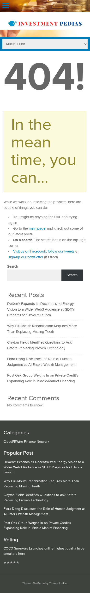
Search (12, 266)
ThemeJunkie (58, 583)
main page (37, 228)
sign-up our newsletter (25, 257)
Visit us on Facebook (29, 251)
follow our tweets (61, 251)
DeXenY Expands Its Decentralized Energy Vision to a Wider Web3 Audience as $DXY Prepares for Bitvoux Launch (40, 309)
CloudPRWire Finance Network (26, 442)
